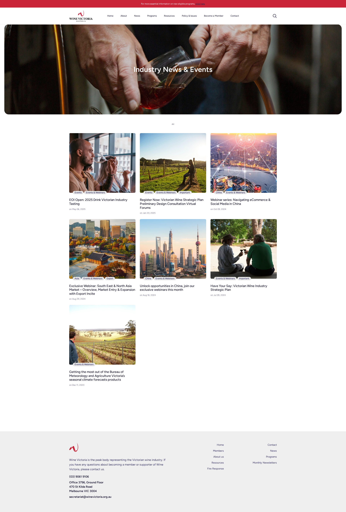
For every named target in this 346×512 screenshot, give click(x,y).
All (173, 124)
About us (218, 456)
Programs (271, 456)
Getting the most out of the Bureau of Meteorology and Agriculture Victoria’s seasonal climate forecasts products (97, 376)
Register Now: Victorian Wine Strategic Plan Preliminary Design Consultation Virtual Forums (171, 204)
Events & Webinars (95, 192)
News (273, 450)
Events (78, 192)
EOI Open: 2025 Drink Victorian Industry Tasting (98, 202)
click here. (200, 4)
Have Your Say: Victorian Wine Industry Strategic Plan (238, 288)
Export (110, 278)
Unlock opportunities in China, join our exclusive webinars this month (167, 288)
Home (220, 444)
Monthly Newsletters (265, 462)
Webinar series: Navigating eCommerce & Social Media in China (240, 202)
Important (185, 192)
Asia (77, 278)
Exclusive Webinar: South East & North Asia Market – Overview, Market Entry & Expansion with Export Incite (102, 290)
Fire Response (215, 468)
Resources (218, 462)
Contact (272, 444)
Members (218, 450)
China (219, 192)
